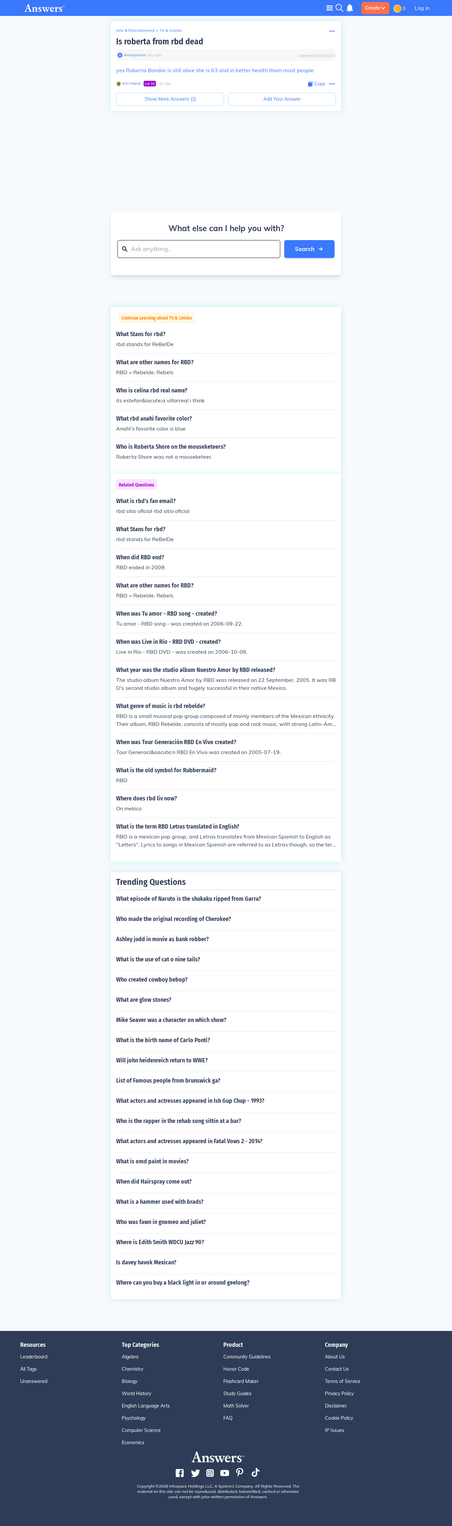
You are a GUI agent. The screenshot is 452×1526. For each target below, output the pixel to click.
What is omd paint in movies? (152, 1161)
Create (372, 8)
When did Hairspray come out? (154, 1181)
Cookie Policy (339, 1418)
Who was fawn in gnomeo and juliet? (161, 1222)
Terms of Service (342, 1381)
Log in (422, 8)
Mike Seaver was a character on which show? (171, 1020)
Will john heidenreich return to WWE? (162, 1060)
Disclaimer (336, 1406)
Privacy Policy (339, 1394)
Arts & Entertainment (135, 30)
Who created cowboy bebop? (152, 979)
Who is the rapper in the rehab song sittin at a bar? (178, 1121)
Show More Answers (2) (170, 99)
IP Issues (334, 1430)
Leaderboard (33, 1357)
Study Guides (237, 1394)
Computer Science (141, 1430)
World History (136, 1394)
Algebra (130, 1357)
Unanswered (33, 1381)
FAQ (228, 1418)
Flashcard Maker (240, 1381)
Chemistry (132, 1369)
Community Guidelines (247, 1357)
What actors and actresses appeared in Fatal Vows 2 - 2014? (189, 1141)
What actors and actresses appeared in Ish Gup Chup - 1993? (190, 1100)
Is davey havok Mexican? (146, 1262)
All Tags (28, 1369)
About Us (335, 1357)
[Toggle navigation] (329, 7)
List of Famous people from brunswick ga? (168, 1080)
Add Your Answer (282, 99)
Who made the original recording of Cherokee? (173, 919)
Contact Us (337, 1369)
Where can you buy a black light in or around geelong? (182, 1282)
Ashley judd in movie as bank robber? (162, 939)
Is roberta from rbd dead (159, 41)
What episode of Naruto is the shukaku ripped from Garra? (188, 898)
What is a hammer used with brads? (159, 1201)
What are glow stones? (143, 999)
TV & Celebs (170, 30)
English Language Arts (146, 1406)
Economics (133, 1443)
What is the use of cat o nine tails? (158, 959)
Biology (129, 1381)
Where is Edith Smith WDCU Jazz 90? (160, 1242)
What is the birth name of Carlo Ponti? (163, 1040)
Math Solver (236, 1406)
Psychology (134, 1418)
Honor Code (236, 1369)
